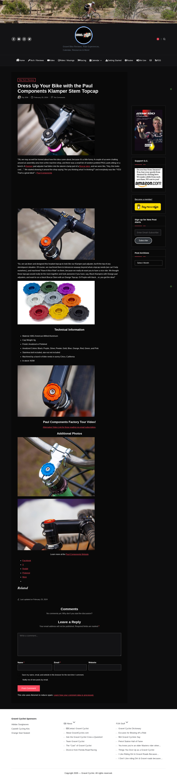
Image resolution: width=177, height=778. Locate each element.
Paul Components (44, 173)
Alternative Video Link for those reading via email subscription (69, 427)
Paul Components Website (77, 554)
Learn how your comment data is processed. (74, 695)
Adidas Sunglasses (20, 724)
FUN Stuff (120, 723)
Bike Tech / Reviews (26, 80)
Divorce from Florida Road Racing (81, 750)
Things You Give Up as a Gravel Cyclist (136, 750)
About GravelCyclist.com (77, 733)
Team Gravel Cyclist (75, 741)
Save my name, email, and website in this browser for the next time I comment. (53, 675)
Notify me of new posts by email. (35, 680)
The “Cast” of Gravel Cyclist (79, 745)
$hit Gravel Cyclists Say (129, 737)
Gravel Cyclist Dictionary (129, 728)
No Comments (59, 97)
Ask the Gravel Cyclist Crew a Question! (84, 737)
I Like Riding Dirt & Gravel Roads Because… (138, 754)
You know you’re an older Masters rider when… (139, 745)
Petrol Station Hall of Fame (130, 741)
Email (57, 662)
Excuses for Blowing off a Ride (132, 733)
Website (92, 662)
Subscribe (143, 240)
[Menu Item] (13, 39)
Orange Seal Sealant (20, 733)
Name (21, 662)
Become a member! (143, 199)
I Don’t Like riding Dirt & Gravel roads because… (140, 758)
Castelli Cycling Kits (20, 729)
